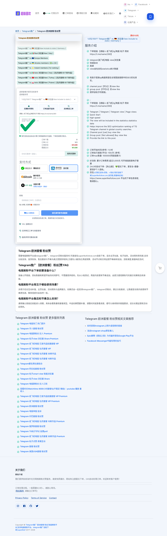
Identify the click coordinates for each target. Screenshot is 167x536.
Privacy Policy (21, 498)
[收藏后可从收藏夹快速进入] (150, 16)
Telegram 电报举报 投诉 (30, 411)
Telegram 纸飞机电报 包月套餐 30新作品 (38, 353)
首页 (17, 31)
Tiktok (131, 16)
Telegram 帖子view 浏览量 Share (35, 379)
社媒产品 (129, 22)
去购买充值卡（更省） (40, 186)
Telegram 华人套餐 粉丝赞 (31, 328)
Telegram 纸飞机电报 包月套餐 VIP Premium (40, 401)
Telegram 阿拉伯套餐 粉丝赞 (32, 369)
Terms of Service (39, 498)
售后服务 (20, 491)
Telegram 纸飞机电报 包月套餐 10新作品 (38, 358)
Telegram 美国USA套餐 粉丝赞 (33, 451)
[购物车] (159, 268)
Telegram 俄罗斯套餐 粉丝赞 (32, 426)
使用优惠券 (71, 153)
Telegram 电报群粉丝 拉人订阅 (33, 384)
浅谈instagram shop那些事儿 (100, 330)
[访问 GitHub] (30, 506)
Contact (53, 498)
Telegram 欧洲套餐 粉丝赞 (31, 406)
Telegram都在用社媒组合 (31, 363)
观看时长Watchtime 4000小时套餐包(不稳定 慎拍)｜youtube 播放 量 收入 (51, 390)
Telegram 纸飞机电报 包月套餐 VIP (35, 348)
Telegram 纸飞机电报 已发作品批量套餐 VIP (39, 343)
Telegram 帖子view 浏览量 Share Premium (39, 338)
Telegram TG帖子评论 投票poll (34, 431)
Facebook (143, 4)
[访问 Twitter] (37, 506)
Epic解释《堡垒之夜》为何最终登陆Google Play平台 (110, 335)
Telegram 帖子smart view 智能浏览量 (37, 374)
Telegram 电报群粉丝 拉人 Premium (36, 333)
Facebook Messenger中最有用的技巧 (104, 341)
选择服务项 (23, 94)
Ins (129, 4)
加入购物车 (30, 213)
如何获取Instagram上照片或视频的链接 (104, 326)
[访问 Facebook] (24, 506)
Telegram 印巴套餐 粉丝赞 (31, 416)
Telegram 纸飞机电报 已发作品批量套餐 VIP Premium (43, 396)
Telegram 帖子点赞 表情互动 (32, 441)
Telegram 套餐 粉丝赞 (29, 446)
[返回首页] (23, 13)
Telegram (132, 10)
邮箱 (21, 195)
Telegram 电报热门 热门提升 (32, 323)
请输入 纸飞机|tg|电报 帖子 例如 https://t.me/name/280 (37, 113)
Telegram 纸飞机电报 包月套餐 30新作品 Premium (42, 436)
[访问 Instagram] (18, 506)
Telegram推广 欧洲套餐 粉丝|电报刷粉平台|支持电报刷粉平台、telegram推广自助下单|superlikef (36, 527)
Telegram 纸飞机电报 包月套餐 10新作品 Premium (42, 421)
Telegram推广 (28, 31)
